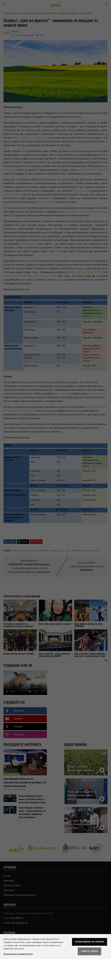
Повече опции (89, 951)
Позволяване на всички (89, 942)
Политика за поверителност (18, 954)
